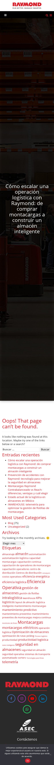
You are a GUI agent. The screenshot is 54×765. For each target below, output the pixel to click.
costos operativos (12, 576)
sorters (22, 657)
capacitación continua (29, 561)
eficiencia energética (36, 576)
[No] (50, 754)
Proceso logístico (41, 636)
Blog (10, 523)
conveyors (46, 573)
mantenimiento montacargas (30, 606)
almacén (21, 553)
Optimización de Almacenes (30, 632)
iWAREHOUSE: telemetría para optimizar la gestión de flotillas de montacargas (28, 508)
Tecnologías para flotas (35, 658)
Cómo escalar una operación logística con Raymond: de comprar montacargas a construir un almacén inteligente (29, 466)
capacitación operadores (15, 569)
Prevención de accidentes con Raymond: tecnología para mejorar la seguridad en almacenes (29, 478)
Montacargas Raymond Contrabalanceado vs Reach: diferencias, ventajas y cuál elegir (28, 489)
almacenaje (8, 554)
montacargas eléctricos (20, 627)
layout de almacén (25, 602)
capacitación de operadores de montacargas (26, 565)
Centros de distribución (29, 572)
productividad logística (33, 640)
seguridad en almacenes (20, 647)
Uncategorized (16, 526)
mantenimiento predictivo (19, 610)
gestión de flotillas (29, 593)
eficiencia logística (14, 582)
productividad (9, 639)
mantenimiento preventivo (16, 613)
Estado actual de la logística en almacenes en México (26, 498)
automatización (37, 554)
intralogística (12, 597)
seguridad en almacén (33, 650)
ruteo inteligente (8, 645)
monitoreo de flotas (9, 623)
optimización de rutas (14, 635)
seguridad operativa (13, 654)
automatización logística (15, 558)
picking (30, 635)
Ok (27, 761)
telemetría (10, 662)
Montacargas (30, 622)
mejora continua (42, 617)
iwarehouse (29, 598)
